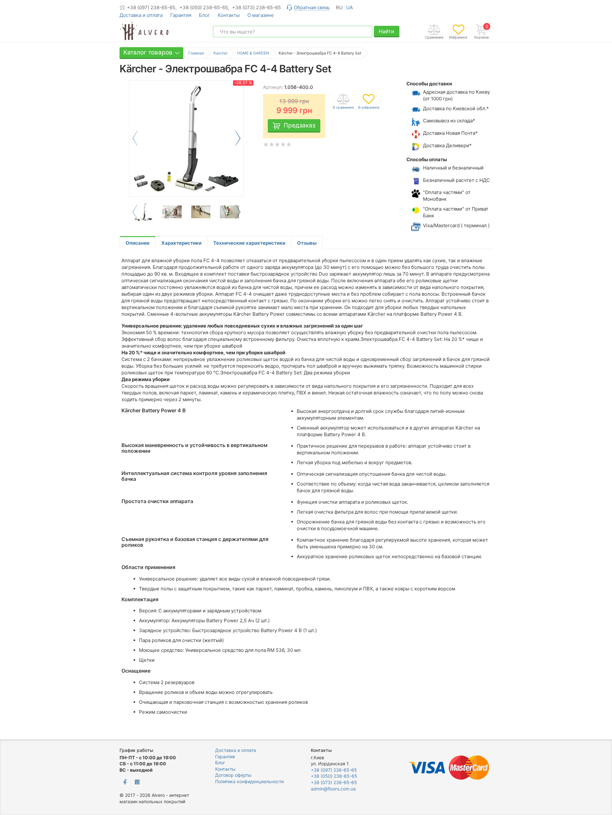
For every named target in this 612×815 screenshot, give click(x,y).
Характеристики (181, 243)
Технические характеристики (249, 243)
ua (349, 7)
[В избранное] (368, 102)
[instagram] (137, 781)
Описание (137, 243)
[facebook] (124, 781)
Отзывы (307, 243)
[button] (238, 138)
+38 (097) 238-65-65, (152, 7)
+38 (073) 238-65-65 (256, 7)
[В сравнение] (343, 102)
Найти (386, 31)
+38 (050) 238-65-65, (204, 7)
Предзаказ (299, 125)
